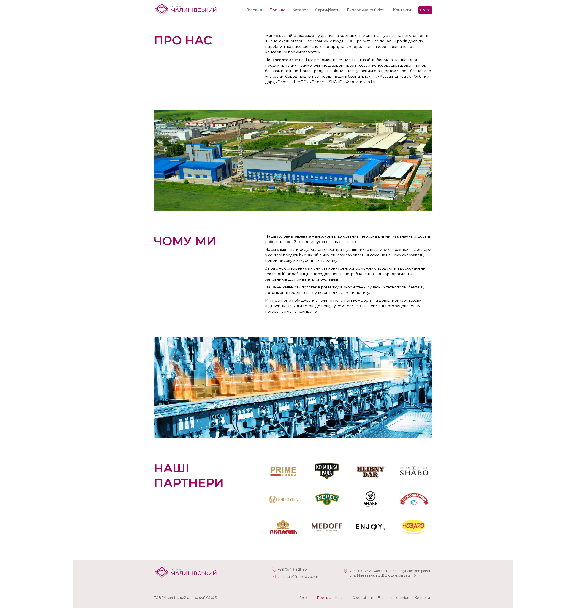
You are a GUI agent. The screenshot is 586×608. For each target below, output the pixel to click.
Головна (254, 10)
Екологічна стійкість (366, 10)
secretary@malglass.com (298, 577)
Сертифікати (327, 10)
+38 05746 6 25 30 (292, 569)
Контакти (402, 10)
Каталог (300, 10)
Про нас (277, 10)
